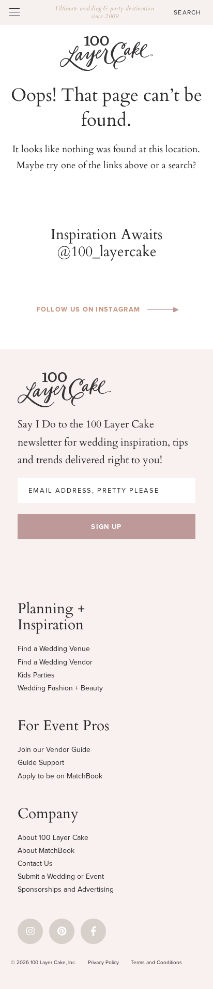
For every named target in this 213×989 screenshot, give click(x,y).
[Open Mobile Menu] (14, 12)
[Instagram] (30, 931)
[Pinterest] (61, 931)
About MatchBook (46, 850)
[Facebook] (93, 931)
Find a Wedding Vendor (55, 662)
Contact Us (35, 863)
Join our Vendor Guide (54, 749)
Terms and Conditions (156, 962)
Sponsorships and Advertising (66, 889)
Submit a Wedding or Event (61, 876)
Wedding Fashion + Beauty (60, 688)
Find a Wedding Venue (54, 648)
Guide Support (41, 762)
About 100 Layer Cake (53, 837)
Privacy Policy (103, 962)
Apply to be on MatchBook (60, 776)
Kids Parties (36, 675)
